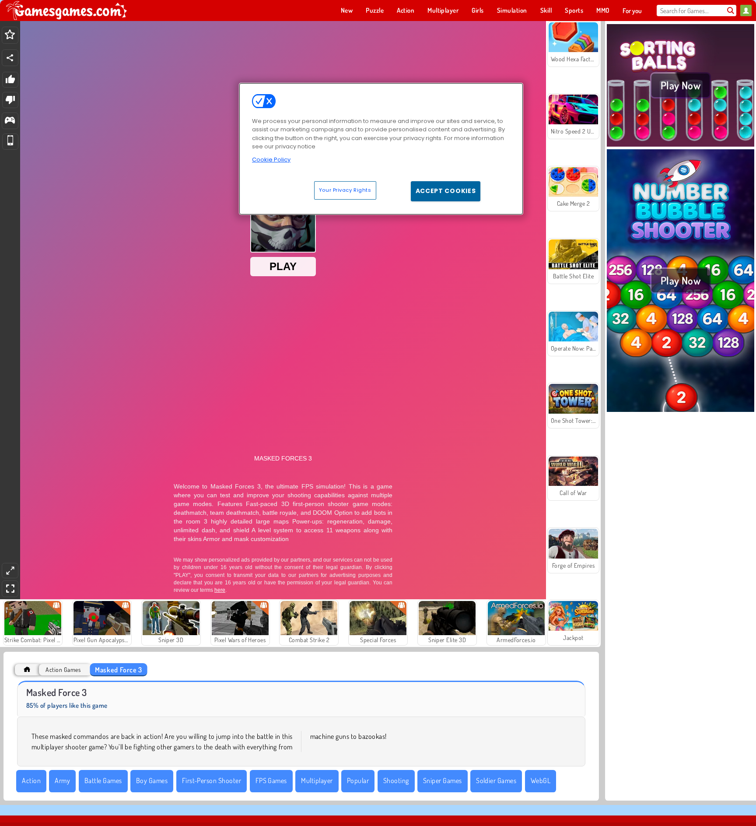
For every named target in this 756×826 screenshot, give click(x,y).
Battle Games (103, 780)
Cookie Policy (271, 159)
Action (31, 780)
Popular (358, 780)
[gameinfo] (10, 121)
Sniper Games (442, 780)
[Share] (10, 57)
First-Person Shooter (212, 780)
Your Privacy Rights (345, 189)
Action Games (63, 669)
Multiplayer (316, 780)
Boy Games (152, 780)
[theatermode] (10, 570)
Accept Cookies (446, 190)
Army (62, 780)
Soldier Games (496, 780)
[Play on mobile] (10, 142)
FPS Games (271, 780)
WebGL (540, 780)
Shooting (396, 780)
